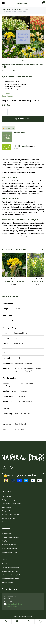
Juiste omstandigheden (10, 571)
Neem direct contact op (10, 522)
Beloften (5, 541)
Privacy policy (7, 496)
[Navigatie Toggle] (3, 3)
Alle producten (6, 9)
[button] (4, 37)
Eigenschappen (7, 96)
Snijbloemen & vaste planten (12, 575)
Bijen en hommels (8, 582)
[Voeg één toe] (10, 112)
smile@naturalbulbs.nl (14, 604)
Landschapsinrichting (21, 9)
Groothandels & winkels (10, 548)
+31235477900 (11, 606)
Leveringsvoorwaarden (10, 537)
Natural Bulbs (6, 507)
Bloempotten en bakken (10, 578)
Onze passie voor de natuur (11, 503)
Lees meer (6, 94)
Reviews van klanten (9, 545)
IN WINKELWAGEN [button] (24, 119)
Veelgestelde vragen (9, 500)
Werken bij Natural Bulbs (10, 514)
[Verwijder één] (4, 112)
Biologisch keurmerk (9, 511)
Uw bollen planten (8, 564)
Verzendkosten (7, 534)
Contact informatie (8, 518)
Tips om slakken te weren (11, 567)
